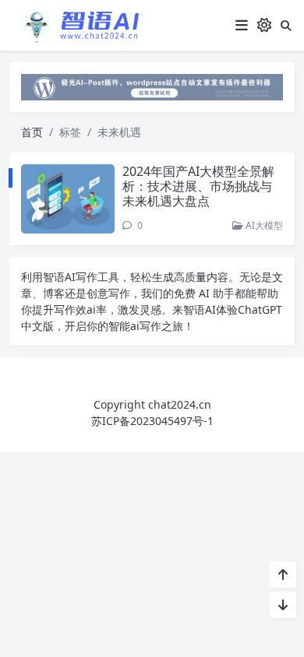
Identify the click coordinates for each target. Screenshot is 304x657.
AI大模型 (263, 225)
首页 (32, 132)
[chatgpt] (152, 86)
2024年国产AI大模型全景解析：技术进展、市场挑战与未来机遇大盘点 (198, 186)
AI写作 (81, 276)
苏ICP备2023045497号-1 (152, 420)
